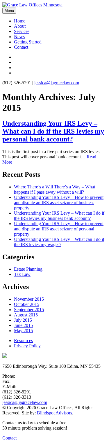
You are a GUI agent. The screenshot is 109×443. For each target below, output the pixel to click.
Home (19, 20)
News (19, 36)
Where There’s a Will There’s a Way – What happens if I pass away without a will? (54, 189)
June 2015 (23, 325)
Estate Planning (28, 269)
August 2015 (26, 314)
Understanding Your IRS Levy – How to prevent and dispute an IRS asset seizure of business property (58, 202)
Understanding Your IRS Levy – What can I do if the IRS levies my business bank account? (59, 216)
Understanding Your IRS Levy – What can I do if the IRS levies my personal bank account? (53, 131)
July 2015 (23, 320)
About (20, 26)
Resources (23, 340)
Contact (21, 47)
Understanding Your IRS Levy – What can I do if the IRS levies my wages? (59, 242)
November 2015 (29, 299)
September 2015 (29, 309)
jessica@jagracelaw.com (56, 82)
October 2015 (26, 304)
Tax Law (22, 274)
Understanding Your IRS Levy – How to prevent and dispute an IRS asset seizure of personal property (58, 229)
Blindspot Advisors (54, 412)
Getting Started (28, 41)
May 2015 (23, 330)
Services (21, 31)
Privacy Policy (27, 345)
